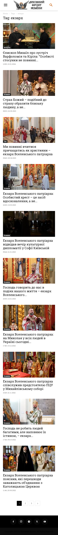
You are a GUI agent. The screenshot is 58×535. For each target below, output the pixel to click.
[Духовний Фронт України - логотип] (29, 5)
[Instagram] (21, 522)
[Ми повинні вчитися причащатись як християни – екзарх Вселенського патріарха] (29, 130)
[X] (37, 522)
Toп (5, 141)
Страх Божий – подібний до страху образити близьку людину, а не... (25, 103)
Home (5, 13)
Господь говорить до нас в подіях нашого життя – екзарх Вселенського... (27, 291)
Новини (7, 94)
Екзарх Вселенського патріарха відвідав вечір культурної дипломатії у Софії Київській (28, 244)
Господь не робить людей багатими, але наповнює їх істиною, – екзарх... (24, 432)
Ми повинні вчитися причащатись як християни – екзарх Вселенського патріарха (28, 150)
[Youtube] (45, 522)
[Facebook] (13, 522)
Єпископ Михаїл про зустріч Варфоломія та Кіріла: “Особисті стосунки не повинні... (28, 56)
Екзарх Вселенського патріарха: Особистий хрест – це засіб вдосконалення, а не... (28, 197)
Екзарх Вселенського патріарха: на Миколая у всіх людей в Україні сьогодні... (28, 338)
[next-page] (37, 503)
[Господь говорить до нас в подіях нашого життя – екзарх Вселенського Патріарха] (29, 271)
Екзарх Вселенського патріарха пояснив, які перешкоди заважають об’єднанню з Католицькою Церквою (28, 480)
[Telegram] (29, 522)
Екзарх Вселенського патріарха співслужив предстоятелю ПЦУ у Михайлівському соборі (28, 385)
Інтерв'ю (7, 47)
